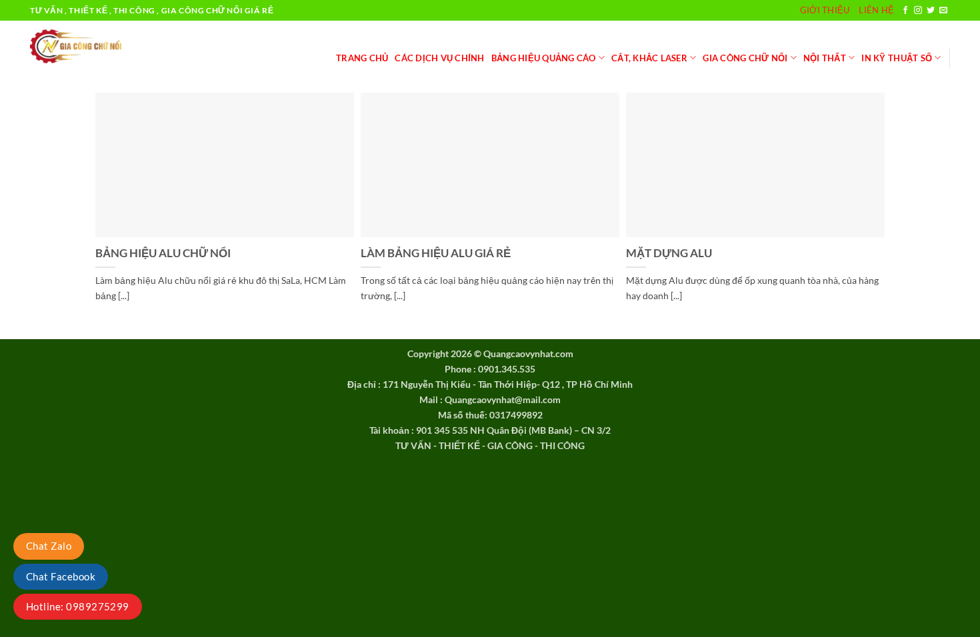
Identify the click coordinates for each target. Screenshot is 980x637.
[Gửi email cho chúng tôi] (943, 10)
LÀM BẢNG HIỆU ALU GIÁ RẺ (436, 253)
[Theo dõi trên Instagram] (918, 10)
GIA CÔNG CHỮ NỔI (745, 58)
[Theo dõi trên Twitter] (931, 10)
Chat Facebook (60, 576)
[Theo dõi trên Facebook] (905, 10)
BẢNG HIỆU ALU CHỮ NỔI (163, 253)
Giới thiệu (825, 10)
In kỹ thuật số (896, 58)
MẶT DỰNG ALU (669, 253)
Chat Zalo (48, 546)
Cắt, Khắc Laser (649, 58)
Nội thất (824, 58)
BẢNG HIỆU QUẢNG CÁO (543, 58)
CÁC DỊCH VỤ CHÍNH (439, 58)
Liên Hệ (876, 10)
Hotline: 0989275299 (77, 606)
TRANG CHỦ (362, 58)
